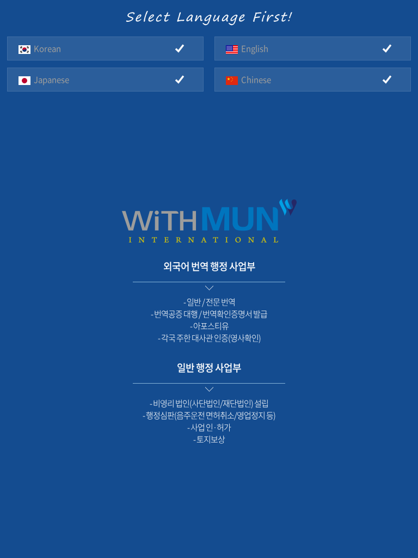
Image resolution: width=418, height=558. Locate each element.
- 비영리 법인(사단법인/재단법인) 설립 (209, 403)
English (253, 48)
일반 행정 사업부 (209, 367)
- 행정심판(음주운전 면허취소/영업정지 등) (209, 415)
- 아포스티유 (209, 326)
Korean (45, 48)
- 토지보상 (209, 439)
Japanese (49, 80)
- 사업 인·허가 (209, 427)
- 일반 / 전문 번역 (209, 302)
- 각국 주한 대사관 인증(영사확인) (209, 338)
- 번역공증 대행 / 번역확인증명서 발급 (209, 314)
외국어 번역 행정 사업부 (209, 266)
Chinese (254, 80)
